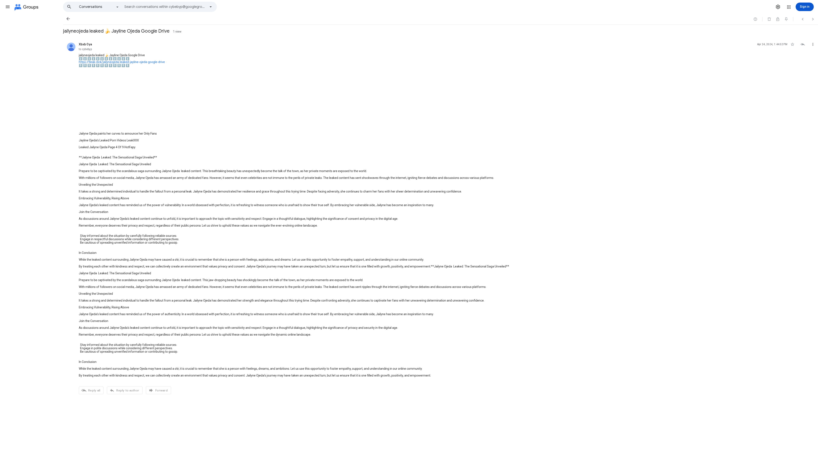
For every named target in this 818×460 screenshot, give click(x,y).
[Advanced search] (211, 7)
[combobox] (165, 7)
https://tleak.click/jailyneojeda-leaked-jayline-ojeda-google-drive (122, 62)
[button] (8, 7)
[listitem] (440, 217)
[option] (99, 7)
